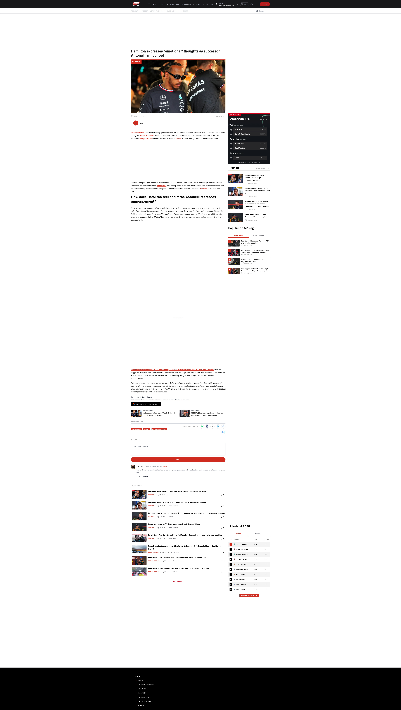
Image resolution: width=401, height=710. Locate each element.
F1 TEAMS (197, 4)
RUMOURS (184, 11)
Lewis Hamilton (137, 132)
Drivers (238, 533)
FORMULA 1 (135, 11)
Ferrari (178, 138)
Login (265, 4)
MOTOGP (145, 11)
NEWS (155, 4)
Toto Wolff (161, 185)
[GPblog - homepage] (136, 4)
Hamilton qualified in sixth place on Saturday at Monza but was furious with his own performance (172, 369)
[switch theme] (251, 4)
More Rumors (261, 168)
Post (178, 459)
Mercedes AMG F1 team (159, 429)
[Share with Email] (223, 432)
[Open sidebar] (149, 4)
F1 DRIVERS (208, 4)
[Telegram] (218, 426)
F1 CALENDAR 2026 (171, 11)
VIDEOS (162, 4)
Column (151, 517)
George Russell (145, 138)
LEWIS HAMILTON (156, 11)
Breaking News (153, 552)
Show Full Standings (247, 595)
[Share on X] (212, 426)
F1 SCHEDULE (186, 4)
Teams (257, 533)
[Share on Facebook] (207, 426)
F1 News (136, 61)
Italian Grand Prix (147, 135)
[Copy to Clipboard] (223, 426)
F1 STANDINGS (173, 4)
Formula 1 (204, 188)
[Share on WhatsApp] (202, 426)
